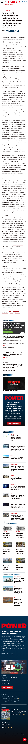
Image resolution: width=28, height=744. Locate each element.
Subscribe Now (13, 423)
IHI (10, 311)
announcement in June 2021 (16, 93)
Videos (5, 375)
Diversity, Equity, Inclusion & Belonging (10, 700)
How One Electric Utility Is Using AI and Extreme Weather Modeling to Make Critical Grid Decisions (13, 366)
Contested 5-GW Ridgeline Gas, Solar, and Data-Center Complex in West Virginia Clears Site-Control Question (18, 449)
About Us (17, 696)
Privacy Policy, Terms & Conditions (9, 698)
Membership (11, 696)
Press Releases (8, 4)
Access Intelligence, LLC (13, 734)
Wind (12, 455)
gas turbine (5, 313)
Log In (24, 2)
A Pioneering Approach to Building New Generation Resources (18, 602)
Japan (11, 313)
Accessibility (14, 701)
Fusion (12, 475)
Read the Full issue (8, 607)
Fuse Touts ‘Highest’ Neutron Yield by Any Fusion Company (16, 478)
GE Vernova (16, 311)
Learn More (6, 687)
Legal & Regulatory (16, 503)
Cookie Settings (5, 701)
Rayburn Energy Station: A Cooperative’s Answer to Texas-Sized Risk (19, 591)
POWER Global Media (10, 390)
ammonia (4, 315)
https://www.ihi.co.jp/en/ (8, 307)
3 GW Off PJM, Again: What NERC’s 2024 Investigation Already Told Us (18, 487)
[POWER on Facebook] (8, 654)
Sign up (9, 727)
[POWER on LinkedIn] (12, 654)
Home (2, 4)
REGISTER (5, 345)
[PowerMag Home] (14, 2)
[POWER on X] (10, 654)
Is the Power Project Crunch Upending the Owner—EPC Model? (19, 581)
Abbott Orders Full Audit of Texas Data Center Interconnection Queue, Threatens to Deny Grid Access (18, 507)
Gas (11, 493)
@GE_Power (19, 247)
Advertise (3, 696)
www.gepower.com (18, 245)
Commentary (13, 484)
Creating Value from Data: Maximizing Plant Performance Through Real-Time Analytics (13, 337)
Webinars (6, 320)
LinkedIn (5, 249)
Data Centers (14, 444)
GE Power (17, 313)
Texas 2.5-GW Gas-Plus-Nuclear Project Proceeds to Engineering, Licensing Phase (17, 468)
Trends (12, 434)
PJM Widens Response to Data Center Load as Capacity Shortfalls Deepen (17, 438)
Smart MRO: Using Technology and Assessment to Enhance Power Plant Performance (12, 354)
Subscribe (21, 714)
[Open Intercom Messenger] (25, 739)
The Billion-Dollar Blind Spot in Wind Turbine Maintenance (17, 458)
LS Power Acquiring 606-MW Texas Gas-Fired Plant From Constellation (18, 497)
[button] (2, 2)
